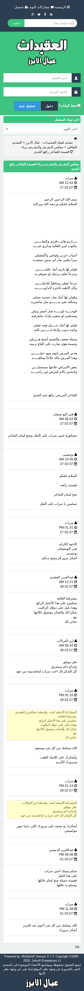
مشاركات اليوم (40, 7)
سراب (69, 178)
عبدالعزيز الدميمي (61, 850)
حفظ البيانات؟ (68, 105)
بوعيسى (68, 454)
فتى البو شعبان (63, 414)
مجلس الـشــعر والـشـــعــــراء (42, 147)
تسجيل (19, 7)
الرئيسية (61, 7)
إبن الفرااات (65, 641)
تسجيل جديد (27, 106)
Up (77, 947)
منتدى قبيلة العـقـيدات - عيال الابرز (49, 142)
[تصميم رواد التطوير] (42, 982)
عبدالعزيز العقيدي (62, 577)
